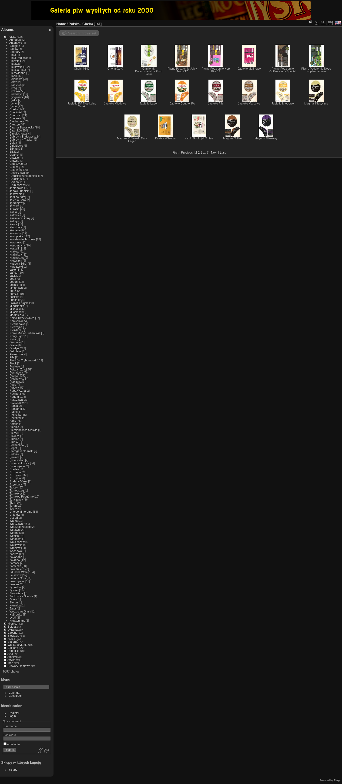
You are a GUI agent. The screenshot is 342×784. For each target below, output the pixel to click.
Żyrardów (15, 587)
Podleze (15, 366)
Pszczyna (16, 381)
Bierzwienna (17, 72)
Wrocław (15, 547)
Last (223, 152)
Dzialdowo (16, 145)
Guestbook (15, 695)
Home (61, 24)
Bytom (13, 103)
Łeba (13, 278)
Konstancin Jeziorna (22, 239)
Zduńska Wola (19, 572)
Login (12, 715)
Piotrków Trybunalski (23, 360)
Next (214, 152)
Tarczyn (14, 487)
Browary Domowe (19, 665)
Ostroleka (16, 351)
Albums (7, 29)
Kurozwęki (16, 266)
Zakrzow (15, 560)
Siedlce (14, 426)
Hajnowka (16, 614)
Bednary (15, 51)
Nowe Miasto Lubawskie (25, 333)
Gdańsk (14, 154)
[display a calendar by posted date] (330, 23)
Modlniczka (17, 314)
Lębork (14, 281)
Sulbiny (14, 454)
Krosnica (15, 605)
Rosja (11, 638)
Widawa (15, 529)
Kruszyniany (17, 620)
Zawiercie (16, 569)
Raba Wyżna (18, 390)
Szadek (14, 469)
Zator (13, 608)
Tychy (13, 508)
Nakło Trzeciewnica (22, 318)
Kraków (14, 251)
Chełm (14, 109)
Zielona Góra (18, 578)
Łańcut (14, 272)
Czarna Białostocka (22, 127)
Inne (10, 662)
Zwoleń (14, 584)
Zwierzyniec (17, 581)
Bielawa (15, 63)
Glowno (14, 160)
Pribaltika (14, 650)
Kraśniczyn (16, 254)
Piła (12, 357)
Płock (13, 363)
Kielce (13, 224)
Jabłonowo (16, 187)
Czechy (12, 632)
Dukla (13, 142)
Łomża (14, 293)
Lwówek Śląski (19, 302)
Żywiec (14, 590)
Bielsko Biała (18, 69)
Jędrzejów (16, 203)
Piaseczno (16, 354)
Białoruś (13, 641)
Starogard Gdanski (21, 451)
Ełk (11, 151)
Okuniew (15, 342)
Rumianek (16, 408)
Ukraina (13, 629)
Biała (13, 54)
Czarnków (16, 130)
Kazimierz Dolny (20, 218)
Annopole (15, 39)
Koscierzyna (17, 245)
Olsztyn (14, 348)
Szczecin (15, 472)
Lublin (13, 299)
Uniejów (15, 514)
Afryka (11, 659)
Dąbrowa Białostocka (23, 136)
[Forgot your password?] (46, 751)
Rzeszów (15, 414)
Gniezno (15, 166)
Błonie (14, 75)
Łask (13, 275)
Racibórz (15, 393)
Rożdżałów (17, 402)
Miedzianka (17, 305)
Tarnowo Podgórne (22, 496)
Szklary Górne (18, 481)
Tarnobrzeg (17, 490)
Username (10, 726)
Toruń (13, 505)
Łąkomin (15, 269)
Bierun (14, 602)
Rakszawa (16, 399)
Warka (14, 520)
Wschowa (16, 550)
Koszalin (15, 248)
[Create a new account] (40, 751)
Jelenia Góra (18, 200)
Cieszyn (15, 124)
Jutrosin (15, 209)
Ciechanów (17, 121)
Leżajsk (14, 284)
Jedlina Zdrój (18, 197)
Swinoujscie (17, 466)
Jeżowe (14, 206)
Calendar (14, 692)
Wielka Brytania (17, 644)
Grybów (14, 181)
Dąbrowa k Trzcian (21, 139)
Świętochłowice (19, 463)
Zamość (15, 563)
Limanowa (16, 287)
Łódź (13, 290)
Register (14, 712)
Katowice (15, 215)
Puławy (14, 387)
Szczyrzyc (16, 475)
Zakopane (16, 557)
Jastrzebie (16, 193)
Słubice (14, 439)
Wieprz (14, 532)
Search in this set (82, 33)
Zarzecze (15, 566)
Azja (10, 653)
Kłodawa (15, 230)
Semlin (14, 423)
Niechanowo (18, 324)
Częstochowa (18, 133)
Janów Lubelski (19, 190)
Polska (12, 36)
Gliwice (14, 157)
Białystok (15, 60)
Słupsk (14, 442)
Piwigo (337, 780)
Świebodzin (17, 460)
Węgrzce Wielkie (20, 526)
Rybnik (14, 411)
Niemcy (12, 623)
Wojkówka (16, 544)
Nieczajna (16, 327)
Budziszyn (16, 94)
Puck (13, 384)
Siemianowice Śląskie (23, 429)
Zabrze (14, 553)
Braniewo (16, 85)
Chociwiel (16, 112)
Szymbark (16, 484)
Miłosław (15, 311)
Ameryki (12, 656)
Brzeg (13, 88)
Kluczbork (16, 227)
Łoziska (14, 296)
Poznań (14, 375)
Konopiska (16, 236)
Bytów (13, 106)
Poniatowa (16, 372)
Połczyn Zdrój (18, 369)
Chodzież (16, 115)
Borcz (13, 82)
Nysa (13, 339)
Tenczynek (16, 499)
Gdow (13, 599)
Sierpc (14, 432)
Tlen (12, 502)
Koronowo (16, 242)
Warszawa (16, 523)
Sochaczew (17, 445)
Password (9, 735)
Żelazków (16, 575)
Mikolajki (15, 308)
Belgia (12, 626)
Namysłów (16, 321)
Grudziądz (16, 178)
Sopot (13, 448)
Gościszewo (17, 172)
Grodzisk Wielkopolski (23, 175)
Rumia (14, 405)
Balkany (13, 647)
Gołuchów (16, 169)
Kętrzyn (14, 221)
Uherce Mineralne (21, 511)
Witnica (14, 535)
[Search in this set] (310, 21)
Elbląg (14, 148)
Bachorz (15, 45)
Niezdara (15, 330)
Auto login (13, 744)
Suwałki (15, 457)
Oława (14, 345)
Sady (13, 420)
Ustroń (14, 517)
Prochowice (17, 378)
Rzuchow (15, 417)
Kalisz (13, 212)
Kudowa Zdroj (18, 263)
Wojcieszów (17, 541)
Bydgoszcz (16, 97)
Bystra (13, 100)
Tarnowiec (16, 493)
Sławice (15, 435)
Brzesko (15, 91)
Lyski (13, 617)
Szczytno (15, 478)
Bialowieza (16, 593)
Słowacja (13, 635)
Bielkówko (16, 66)
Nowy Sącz (17, 336)
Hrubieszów (17, 184)
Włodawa (15, 538)
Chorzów (15, 118)
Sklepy (13, 769)
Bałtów (14, 48)
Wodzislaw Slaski (21, 611)
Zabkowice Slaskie (21, 596)
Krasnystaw (17, 257)
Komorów (16, 233)
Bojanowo (16, 79)
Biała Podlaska (19, 57)
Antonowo (15, 42)
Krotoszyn (16, 260)
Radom (14, 396)
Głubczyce (16, 163)
